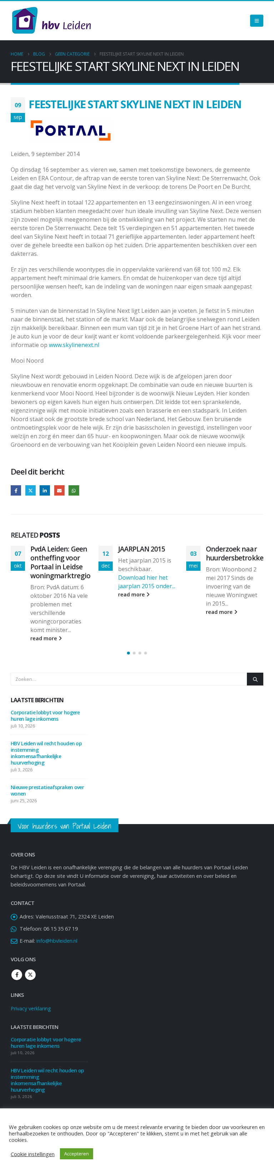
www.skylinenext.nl (74, 345)
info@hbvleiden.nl (56, 914)
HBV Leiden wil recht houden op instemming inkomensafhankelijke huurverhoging (46, 727)
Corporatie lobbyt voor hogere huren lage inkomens (45, 689)
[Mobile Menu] (256, 21)
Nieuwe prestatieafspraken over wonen (47, 764)
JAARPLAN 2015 (53, 549)
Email (59, 490)
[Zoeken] (255, 653)
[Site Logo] (51, 20)
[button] (128, 627)
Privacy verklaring (31, 982)
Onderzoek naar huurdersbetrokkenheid (155, 553)
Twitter (30, 490)
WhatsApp (73, 490)
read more (44, 594)
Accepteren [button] (76, 1153)
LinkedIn (45, 490)
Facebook (16, 490)
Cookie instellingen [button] (33, 1154)
